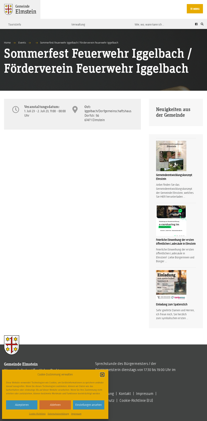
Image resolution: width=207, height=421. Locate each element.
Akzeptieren (22, 404)
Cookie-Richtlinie (37, 413)
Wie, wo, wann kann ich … (149, 24)
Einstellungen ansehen (88, 404)
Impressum (76, 413)
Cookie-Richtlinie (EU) (136, 401)
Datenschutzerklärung (58, 413)
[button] (102, 375)
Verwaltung (78, 24)
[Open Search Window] (202, 24)
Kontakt (125, 394)
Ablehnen (55, 404)
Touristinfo (14, 24)
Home (7, 42)
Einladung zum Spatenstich (171, 304)
